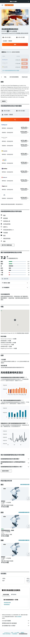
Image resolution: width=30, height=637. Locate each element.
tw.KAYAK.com (7, 632)
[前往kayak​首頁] (9, 5)
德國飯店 (22, 632)
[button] (28, 1)
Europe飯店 (17, 632)
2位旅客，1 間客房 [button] (7, 41)
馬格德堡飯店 (7, 604)
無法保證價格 (18, 616)
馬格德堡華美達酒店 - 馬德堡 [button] (7, 530)
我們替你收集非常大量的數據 (9, 623)
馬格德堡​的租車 (7, 602)
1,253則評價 (14, 31)
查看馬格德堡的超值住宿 (24, 512)
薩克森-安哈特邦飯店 (7, 633)
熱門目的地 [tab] (13, 594)
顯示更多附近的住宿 (25, 484)
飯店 (12, 632)
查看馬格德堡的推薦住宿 (24, 540)
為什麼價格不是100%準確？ (9, 625)
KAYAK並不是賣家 (6, 620)
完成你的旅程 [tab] (6, 594)
